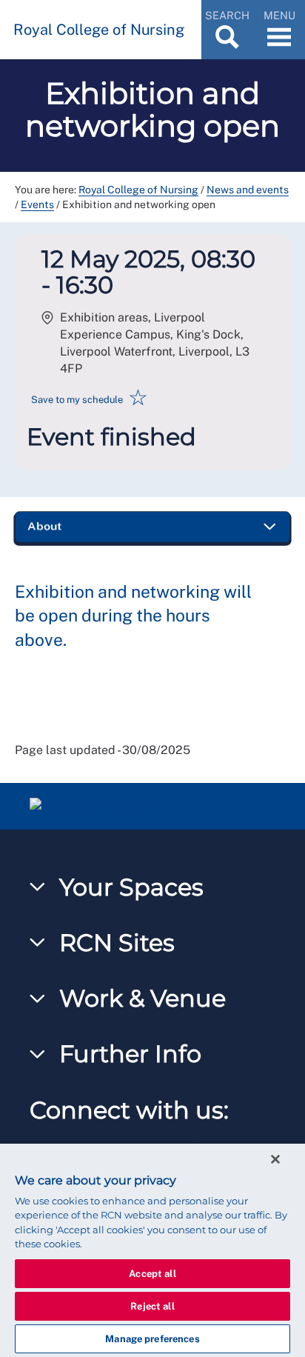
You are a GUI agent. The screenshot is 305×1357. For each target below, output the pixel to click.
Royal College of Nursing (138, 190)
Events (37, 204)
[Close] (275, 1159)
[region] (152, 1250)
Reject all (152, 1306)
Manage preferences (152, 1338)
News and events (248, 190)
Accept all (152, 1273)
